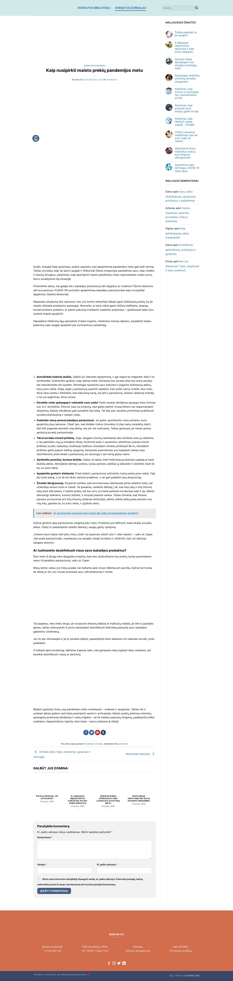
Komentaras (44, 837)
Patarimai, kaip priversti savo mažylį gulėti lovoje (186, 108)
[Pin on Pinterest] (97, 732)
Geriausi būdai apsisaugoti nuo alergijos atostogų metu (108, 799)
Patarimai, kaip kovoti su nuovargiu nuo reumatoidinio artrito (187, 93)
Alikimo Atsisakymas (138, 950)
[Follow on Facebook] (109, 963)
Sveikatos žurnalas (130, 7)
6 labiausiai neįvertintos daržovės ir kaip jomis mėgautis (77, 799)
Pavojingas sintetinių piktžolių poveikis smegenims (139, 798)
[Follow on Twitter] (119, 963)
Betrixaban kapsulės (138, 753)
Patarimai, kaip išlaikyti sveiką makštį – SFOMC (185, 121)
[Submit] (196, 8)
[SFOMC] (53, 8)
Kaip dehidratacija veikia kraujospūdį (177, 233)
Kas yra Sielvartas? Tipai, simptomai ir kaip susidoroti (182, 266)
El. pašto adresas (107, 864)
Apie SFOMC (180, 946)
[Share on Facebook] (86, 732)
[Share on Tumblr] (103, 732)
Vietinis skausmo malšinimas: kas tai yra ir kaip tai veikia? (186, 137)
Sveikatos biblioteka (94, 7)
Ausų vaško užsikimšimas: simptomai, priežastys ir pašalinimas (180, 196)
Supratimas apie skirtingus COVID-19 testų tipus (187, 167)
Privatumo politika (181, 950)
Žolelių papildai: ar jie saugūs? (47, 797)
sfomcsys (112, 80)
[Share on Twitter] (91, 732)
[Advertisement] (94, 43)
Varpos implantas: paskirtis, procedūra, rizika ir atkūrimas (177, 214)
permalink (123, 744)
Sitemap (138, 946)
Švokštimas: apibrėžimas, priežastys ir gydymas (180, 249)
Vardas (42, 864)
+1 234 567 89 (52, 950)
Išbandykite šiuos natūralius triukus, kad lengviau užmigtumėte (185, 153)
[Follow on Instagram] (114, 963)
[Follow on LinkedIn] (124, 963)
